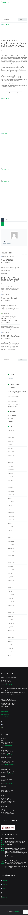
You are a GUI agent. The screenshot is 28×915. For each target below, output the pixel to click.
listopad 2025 (11, 441)
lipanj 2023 (10, 480)
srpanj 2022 (10, 498)
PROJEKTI (10, 421)
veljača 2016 (11, 630)
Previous (6, 19)
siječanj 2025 (11, 451)
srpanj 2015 (10, 641)
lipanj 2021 (10, 526)
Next (21, 19)
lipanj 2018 (10, 573)
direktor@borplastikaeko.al (10, 804)
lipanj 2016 (10, 619)
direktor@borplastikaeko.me (10, 774)
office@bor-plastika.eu (9, 793)
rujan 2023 (10, 473)
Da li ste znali (12, 415)
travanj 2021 (11, 530)
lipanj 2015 (10, 644)
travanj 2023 (11, 484)
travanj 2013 (11, 652)
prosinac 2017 (11, 580)
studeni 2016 (11, 609)
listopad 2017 (11, 587)
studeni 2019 (11, 555)
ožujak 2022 (10, 509)
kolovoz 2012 (11, 655)
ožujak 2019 (10, 566)
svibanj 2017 (11, 591)
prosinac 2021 (11, 512)
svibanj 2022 (11, 501)
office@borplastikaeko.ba (9, 764)
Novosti (7, 48)
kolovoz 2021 (11, 519)
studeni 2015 (11, 637)
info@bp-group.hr (8, 684)
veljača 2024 (11, 466)
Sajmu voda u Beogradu (9, 298)
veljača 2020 (11, 548)
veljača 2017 (11, 601)
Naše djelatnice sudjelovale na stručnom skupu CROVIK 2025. (13, 43)
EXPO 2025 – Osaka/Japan (10, 336)
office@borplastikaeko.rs (9, 754)
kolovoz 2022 (11, 494)
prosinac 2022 (11, 491)
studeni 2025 (11, 437)
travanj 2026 (11, 430)
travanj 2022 (11, 505)
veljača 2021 (11, 537)
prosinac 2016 (11, 605)
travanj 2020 (11, 544)
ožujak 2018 (10, 576)
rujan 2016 (10, 616)
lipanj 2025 (10, 448)
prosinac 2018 (11, 569)
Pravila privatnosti (5, 714)
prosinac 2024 (11, 455)
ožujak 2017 (10, 598)
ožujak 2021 (10, 534)
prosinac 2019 (11, 551)
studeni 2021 (11, 516)
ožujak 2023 (10, 487)
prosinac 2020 (11, 541)
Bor (2, 48)
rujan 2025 (10, 444)
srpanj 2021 (10, 523)
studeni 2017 (11, 584)
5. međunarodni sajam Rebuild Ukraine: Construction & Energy (9, 318)
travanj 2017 (11, 594)
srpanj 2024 (10, 462)
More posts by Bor (7, 243)
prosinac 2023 (11, 469)
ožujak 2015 (10, 648)
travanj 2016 (11, 623)
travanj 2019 (11, 562)
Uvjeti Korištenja (4, 711)
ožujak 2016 (10, 627)
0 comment (12, 48)
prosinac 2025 (11, 434)
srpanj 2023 (10, 476)
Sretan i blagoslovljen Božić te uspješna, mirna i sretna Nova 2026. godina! (10, 279)
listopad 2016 (11, 612)
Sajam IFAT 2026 (7, 260)
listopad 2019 (11, 559)
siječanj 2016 (11, 634)
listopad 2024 (11, 459)
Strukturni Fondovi (5, 716)
